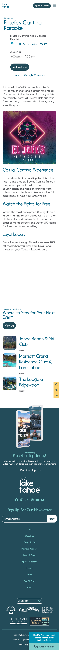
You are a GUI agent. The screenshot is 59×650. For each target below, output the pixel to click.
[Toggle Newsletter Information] (56, 395)
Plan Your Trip (28, 470)
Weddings (29, 536)
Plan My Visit (29, 581)
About (30, 587)
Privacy (16, 640)
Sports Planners (29, 562)
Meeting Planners (29, 549)
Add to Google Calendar (30, 75)
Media (29, 574)
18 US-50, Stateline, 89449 (31, 44)
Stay (30, 529)
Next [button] (51, 518)
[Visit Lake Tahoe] (6, 4)
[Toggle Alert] (56, 384)
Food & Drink (29, 555)
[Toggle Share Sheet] (56, 390)
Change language (10, 605)
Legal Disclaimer (27, 640)
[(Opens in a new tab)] (16, 500)
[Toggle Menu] (54, 5)
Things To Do (30, 542)
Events (30, 568)
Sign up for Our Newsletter (29, 510)
